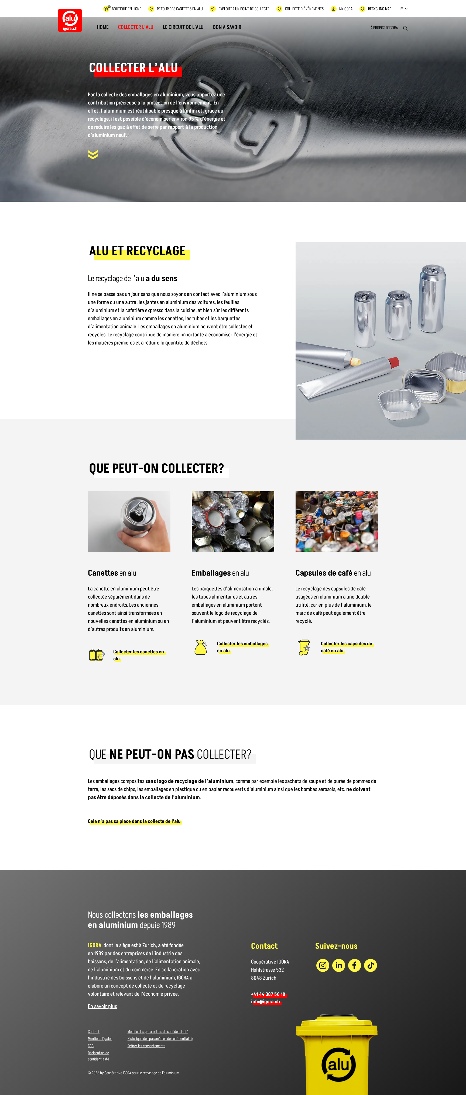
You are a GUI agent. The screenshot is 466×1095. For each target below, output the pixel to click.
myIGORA (345, 9)
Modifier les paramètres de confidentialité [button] (158, 1032)
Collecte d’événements (304, 9)
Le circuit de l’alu (183, 27)
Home (103, 27)
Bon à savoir (227, 27)
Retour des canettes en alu (180, 9)
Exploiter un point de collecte (243, 9)
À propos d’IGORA (384, 28)
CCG (91, 1046)
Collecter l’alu (135, 27)
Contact (94, 1032)
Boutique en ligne (124, 8)
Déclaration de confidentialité (98, 1056)
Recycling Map (379, 9)
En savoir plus (102, 1006)
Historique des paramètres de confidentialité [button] (160, 1039)
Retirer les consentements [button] (146, 1046)
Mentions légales (100, 1039)
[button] (403, 8)
